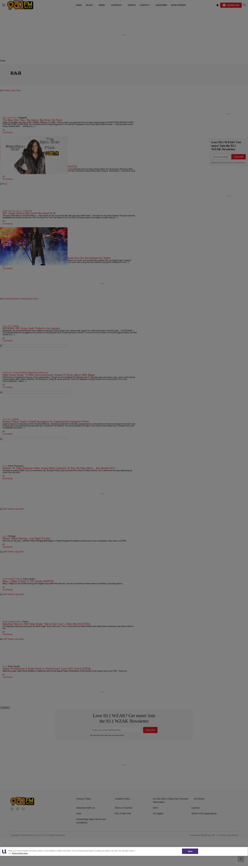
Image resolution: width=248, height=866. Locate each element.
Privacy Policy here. (20, 853)
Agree (190, 851)
